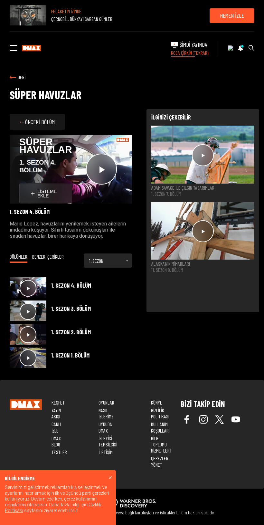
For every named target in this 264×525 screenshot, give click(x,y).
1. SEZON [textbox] (96, 261)
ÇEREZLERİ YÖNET (160, 461)
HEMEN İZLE (232, 15)
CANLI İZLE (56, 427)
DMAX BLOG (56, 441)
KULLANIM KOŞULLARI (160, 427)
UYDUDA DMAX (105, 427)
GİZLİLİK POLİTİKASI (160, 413)
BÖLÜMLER (18, 256)
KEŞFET (58, 402)
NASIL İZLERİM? (106, 413)
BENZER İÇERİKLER (48, 256)
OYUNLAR (106, 402)
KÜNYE (156, 402)
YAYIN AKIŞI (56, 413)
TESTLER (59, 452)
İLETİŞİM (106, 452)
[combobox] (108, 260)
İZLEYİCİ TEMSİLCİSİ (108, 441)
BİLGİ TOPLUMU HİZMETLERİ (161, 444)
